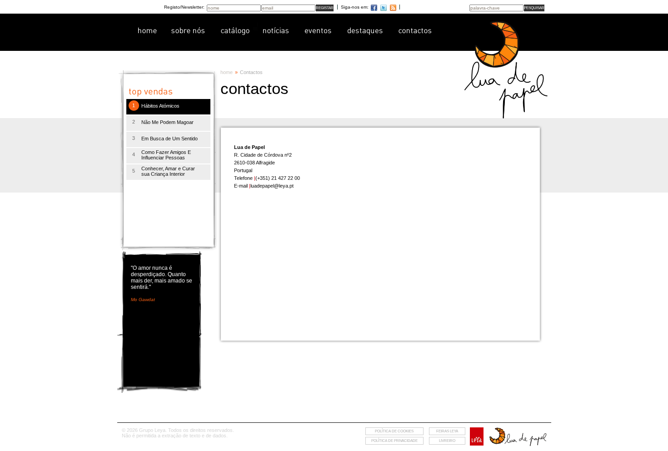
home (226, 72)
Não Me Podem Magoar (167, 122)
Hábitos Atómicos (160, 106)
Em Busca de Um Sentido (169, 138)
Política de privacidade (394, 441)
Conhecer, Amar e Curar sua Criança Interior (168, 171)
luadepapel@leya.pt (272, 185)
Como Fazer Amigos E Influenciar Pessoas (166, 154)
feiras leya (447, 431)
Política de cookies (394, 431)
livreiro (447, 441)
